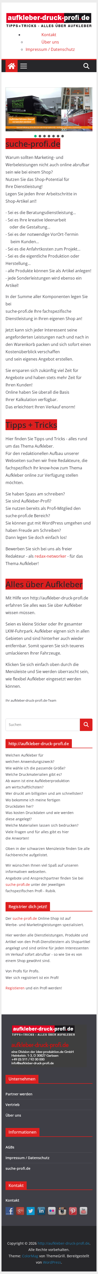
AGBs (10, 1147)
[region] (49, 112)
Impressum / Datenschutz (50, 49)
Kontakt (48, 34)
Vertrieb (13, 1104)
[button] (35, 136)
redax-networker (51, 556)
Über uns (50, 42)
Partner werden (19, 1094)
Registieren (16, 988)
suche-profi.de (18, 884)
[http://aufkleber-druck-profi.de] (12, 66)
